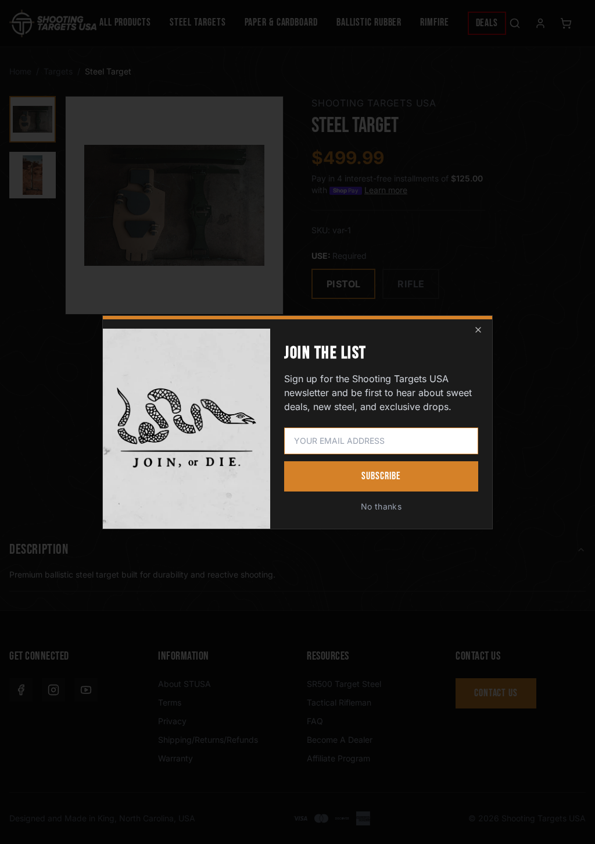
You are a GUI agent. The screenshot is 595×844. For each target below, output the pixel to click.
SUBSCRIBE (380, 476)
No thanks (381, 506)
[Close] (478, 329)
